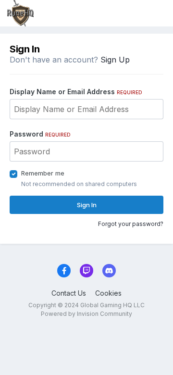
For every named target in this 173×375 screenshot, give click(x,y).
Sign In (87, 205)
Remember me (42, 173)
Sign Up (115, 59)
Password (40, 134)
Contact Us (68, 293)
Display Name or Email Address (76, 92)
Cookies (108, 293)
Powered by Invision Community (86, 313)
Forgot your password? (130, 223)
